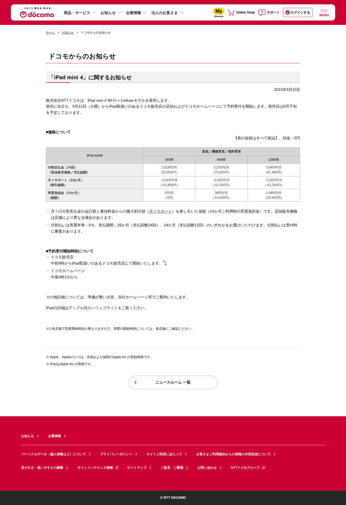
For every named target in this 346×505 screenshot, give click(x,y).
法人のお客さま (164, 13)
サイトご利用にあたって (164, 454)
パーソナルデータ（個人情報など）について (53, 454)
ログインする (300, 12)
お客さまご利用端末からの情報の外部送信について (233, 454)
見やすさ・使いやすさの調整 (42, 468)
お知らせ (108, 13)
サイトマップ (137, 468)
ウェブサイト (106, 308)
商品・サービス (77, 13)
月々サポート (160, 211)
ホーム (50, 32)
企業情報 (133, 13)
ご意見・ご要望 (172, 468)
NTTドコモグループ (245, 468)
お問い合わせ (207, 468)
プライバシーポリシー (116, 454)
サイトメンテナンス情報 (95, 468)
